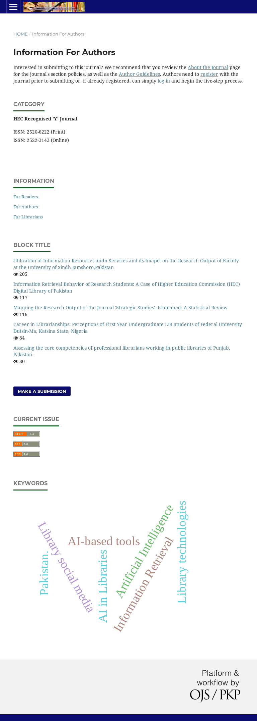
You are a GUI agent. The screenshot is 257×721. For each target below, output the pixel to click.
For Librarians (28, 217)
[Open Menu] (13, 6)
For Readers (25, 197)
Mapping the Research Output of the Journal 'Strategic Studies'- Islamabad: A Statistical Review (120, 307)
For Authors (25, 207)
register (209, 74)
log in (164, 81)
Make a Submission (42, 391)
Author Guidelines (139, 74)
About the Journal (208, 67)
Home (20, 34)
